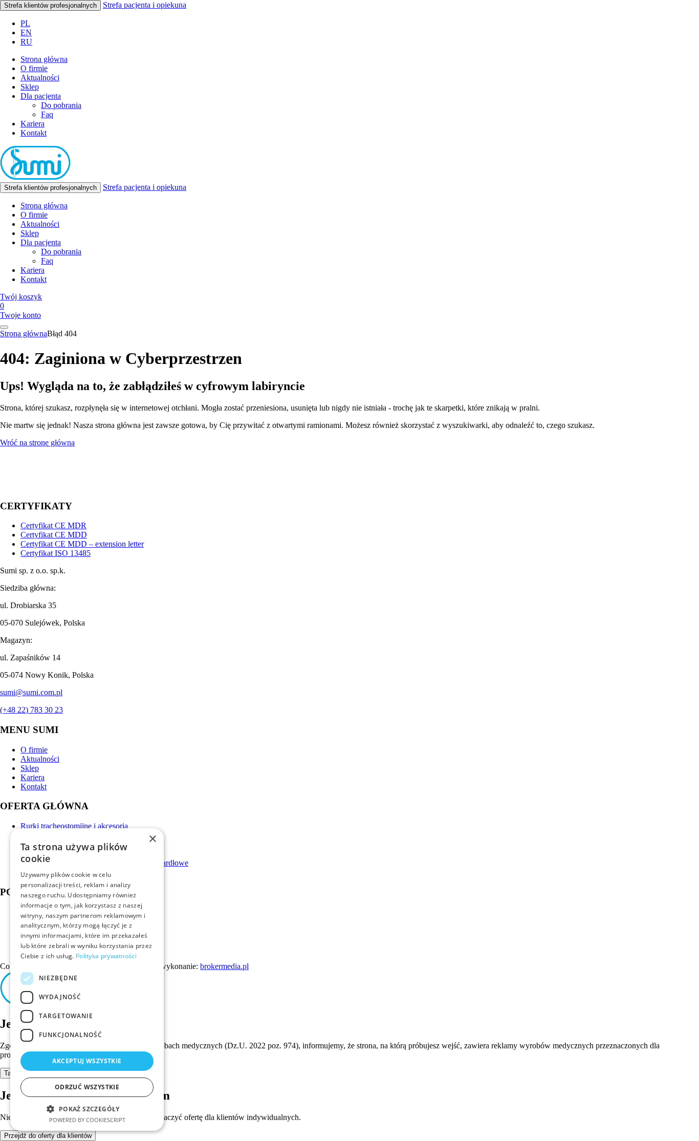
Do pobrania (61, 105)
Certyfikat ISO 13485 (55, 553)
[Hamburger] (4, 327)
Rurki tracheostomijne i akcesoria (74, 826)
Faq (47, 114)
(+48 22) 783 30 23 (31, 709)
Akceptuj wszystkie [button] (86, 1061)
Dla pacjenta (40, 96)
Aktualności (39, 77)
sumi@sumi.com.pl (31, 692)
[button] (87, 1108)
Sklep (29, 86)
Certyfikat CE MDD (53, 534)
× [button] (152, 839)
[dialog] (87, 979)
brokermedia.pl (224, 966)
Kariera (32, 123)
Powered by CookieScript (87, 1120)
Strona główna (44, 59)
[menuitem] (25, 23)
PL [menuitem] (25, 23)
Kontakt (33, 132)
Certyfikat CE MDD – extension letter (82, 544)
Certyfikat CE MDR (53, 525)
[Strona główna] (35, 177)
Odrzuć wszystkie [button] (87, 1087)
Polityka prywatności (106, 956)
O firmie (34, 68)
